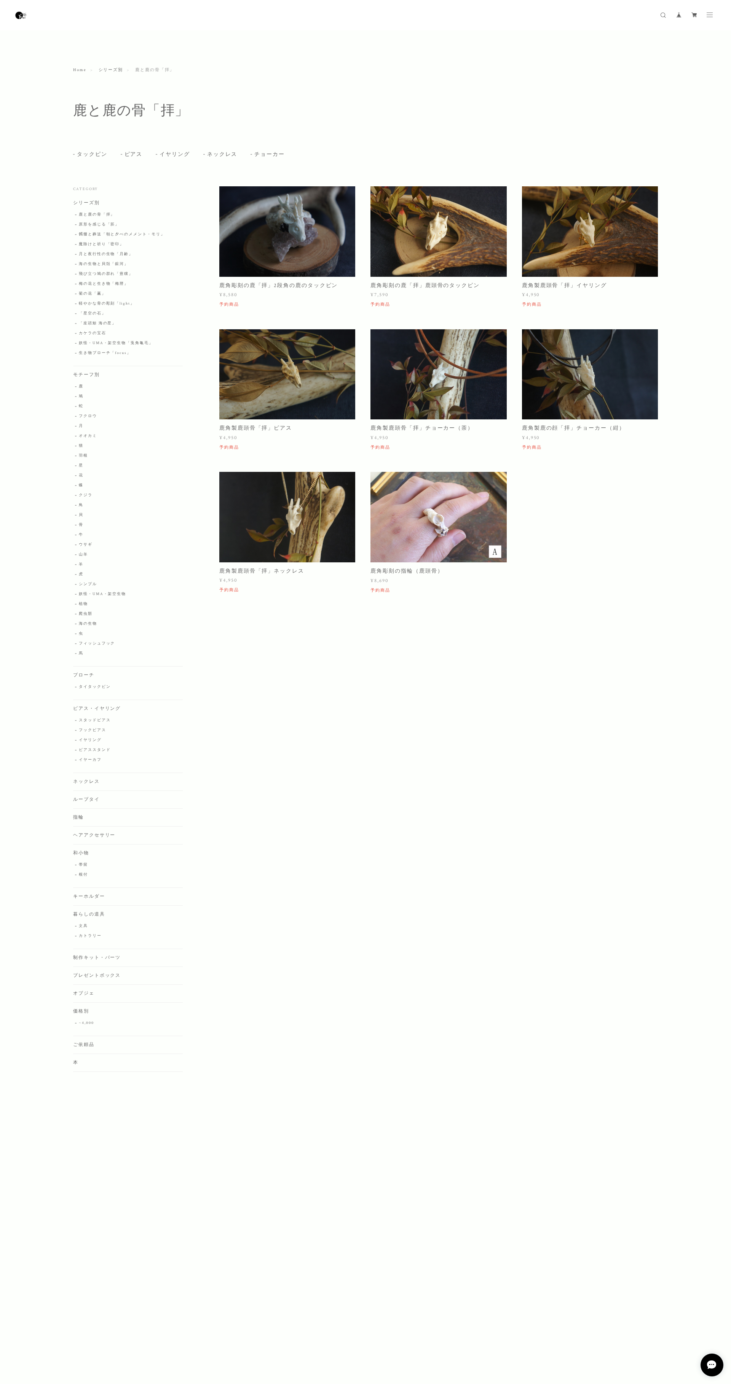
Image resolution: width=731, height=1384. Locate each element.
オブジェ (83, 993)
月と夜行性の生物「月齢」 (106, 254)
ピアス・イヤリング (97, 708)
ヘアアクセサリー (94, 835)
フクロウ (88, 416)
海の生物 (88, 623)
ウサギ (86, 544)
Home (79, 70)
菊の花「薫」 (92, 293)
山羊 (83, 554)
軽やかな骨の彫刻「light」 (107, 303)
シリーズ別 (111, 70)
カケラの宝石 (92, 333)
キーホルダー (89, 896)
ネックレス (222, 154)
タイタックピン (94, 686)
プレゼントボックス (97, 975)
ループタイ (86, 799)
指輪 (78, 817)
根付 (83, 874)
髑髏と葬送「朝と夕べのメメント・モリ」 (122, 234)
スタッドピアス (94, 720)
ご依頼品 (83, 1045)
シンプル (88, 584)
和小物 (81, 853)
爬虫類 (86, 613)
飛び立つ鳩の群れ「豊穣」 (106, 273)
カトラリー (90, 935)
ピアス (133, 154)
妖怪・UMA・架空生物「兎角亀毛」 (116, 343)
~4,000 (86, 1023)
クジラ (86, 495)
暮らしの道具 (89, 914)
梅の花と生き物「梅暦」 (104, 283)
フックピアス (92, 730)
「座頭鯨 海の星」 (98, 323)
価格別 (81, 1011)
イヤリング (175, 154)
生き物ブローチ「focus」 (105, 353)
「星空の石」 (92, 313)
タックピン (92, 154)
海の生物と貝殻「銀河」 (104, 264)
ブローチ (83, 675)
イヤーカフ (90, 759)
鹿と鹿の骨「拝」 (97, 214)
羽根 (83, 455)
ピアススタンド (94, 750)
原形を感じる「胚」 (99, 224)
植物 (83, 604)
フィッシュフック (97, 643)
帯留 (83, 864)
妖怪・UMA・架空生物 (102, 594)
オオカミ (88, 435)
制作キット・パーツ (97, 957)
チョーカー (269, 154)
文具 (83, 926)
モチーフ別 (86, 375)
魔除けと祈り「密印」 (101, 244)
